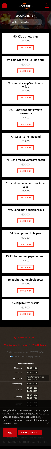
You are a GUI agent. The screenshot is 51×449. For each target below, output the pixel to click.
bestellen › (25, 47)
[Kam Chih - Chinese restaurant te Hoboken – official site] (25, 6)
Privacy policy (30, 432)
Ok (10, 432)
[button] (4, 5)
